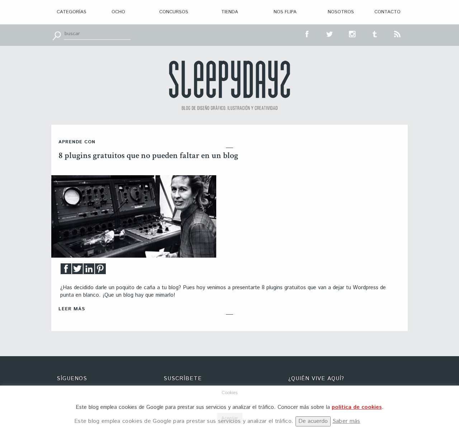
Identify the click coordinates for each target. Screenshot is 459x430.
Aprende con (76, 142)
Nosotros (341, 12)
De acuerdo (313, 421)
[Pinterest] (100, 270)
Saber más (346, 421)
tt (329, 33)
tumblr (375, 33)
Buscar (56, 35)
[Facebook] (66, 270)
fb (307, 33)
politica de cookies (357, 407)
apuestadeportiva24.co (25, 371)
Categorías (71, 12)
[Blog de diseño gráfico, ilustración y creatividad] (229, 85)
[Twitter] (77, 270)
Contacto (387, 12)
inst (352, 33)
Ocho (118, 12)
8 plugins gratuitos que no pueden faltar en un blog (148, 155)
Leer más (71, 309)
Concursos (173, 12)
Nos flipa (285, 12)
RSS (397, 33)
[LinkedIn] (89, 270)
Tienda (229, 12)
